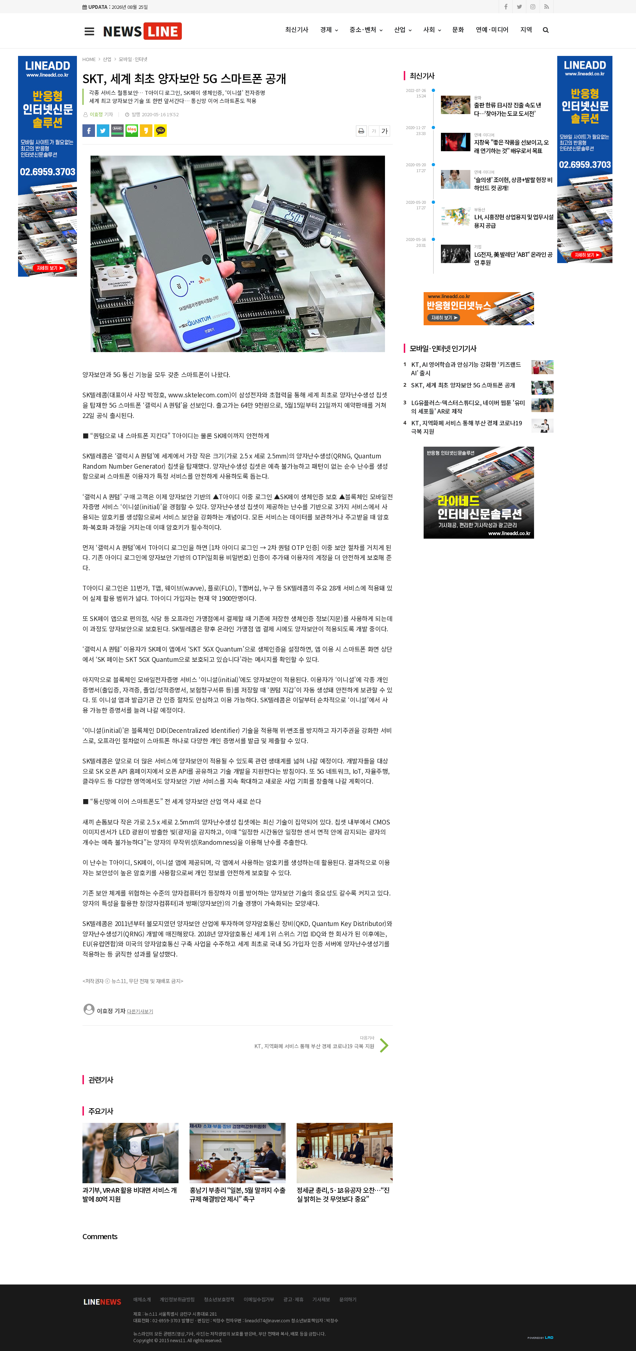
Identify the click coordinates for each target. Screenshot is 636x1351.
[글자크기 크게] (384, 130)
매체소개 (142, 1299)
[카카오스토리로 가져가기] (146, 130)
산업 (107, 59)
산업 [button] (401, 29)
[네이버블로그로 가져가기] (132, 130)
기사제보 (321, 1299)
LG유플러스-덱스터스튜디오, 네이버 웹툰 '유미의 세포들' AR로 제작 (468, 406)
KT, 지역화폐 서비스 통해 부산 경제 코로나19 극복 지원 (466, 427)
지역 (526, 29)
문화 (458, 29)
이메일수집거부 (259, 1299)
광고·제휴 (293, 1299)
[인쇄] (361, 130)
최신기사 (296, 29)
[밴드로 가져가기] (117, 130)
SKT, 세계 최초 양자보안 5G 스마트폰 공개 (463, 385)
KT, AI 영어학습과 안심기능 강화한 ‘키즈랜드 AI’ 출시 (466, 368)
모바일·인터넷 (133, 59)
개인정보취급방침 (177, 1299)
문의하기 (348, 1299)
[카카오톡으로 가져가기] (160, 130)
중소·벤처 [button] (364, 29)
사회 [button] (430, 29)
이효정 (96, 114)
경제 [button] (327, 29)
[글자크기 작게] (373, 130)
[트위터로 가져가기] (103, 130)
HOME (88, 59)
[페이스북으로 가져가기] (88, 130)
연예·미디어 (492, 29)
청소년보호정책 (219, 1299)
